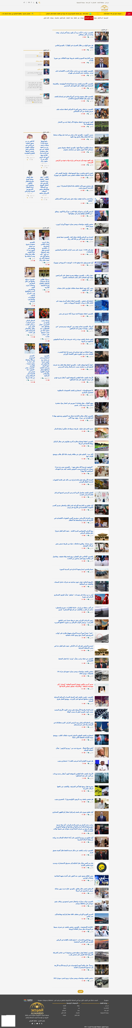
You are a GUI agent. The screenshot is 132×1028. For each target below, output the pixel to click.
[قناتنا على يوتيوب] (29, 2)
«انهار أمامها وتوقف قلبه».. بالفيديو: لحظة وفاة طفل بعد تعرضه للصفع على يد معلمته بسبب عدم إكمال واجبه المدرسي (73, 366)
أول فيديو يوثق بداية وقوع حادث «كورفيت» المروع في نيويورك (73, 262)
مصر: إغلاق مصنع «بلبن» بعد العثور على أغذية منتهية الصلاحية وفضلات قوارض (73, 877)
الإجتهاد (41, 94)
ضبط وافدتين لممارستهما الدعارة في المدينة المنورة (76, 569)
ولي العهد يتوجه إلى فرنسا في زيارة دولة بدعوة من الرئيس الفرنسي (74, 161)
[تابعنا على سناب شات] (26, 2)
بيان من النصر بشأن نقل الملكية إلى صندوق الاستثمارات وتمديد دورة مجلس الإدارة (73, 864)
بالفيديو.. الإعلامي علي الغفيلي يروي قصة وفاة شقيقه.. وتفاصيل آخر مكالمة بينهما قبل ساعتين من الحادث (73, 557)
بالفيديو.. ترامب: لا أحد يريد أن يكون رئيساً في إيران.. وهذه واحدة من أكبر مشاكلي (74, 33)
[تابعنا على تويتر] (33, 3)
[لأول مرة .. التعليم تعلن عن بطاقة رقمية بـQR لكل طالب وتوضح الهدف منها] (102, 458)
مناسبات (57, 18)
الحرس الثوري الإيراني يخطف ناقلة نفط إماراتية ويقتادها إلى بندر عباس (74, 915)
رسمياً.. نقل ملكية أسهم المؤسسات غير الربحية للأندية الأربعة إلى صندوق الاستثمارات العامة (73, 966)
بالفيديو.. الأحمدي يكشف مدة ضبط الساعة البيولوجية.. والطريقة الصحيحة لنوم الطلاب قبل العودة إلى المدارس (73, 85)
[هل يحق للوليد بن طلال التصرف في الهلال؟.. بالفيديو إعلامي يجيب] (102, 49)
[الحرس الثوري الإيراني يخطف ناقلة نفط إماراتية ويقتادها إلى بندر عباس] (102, 918)
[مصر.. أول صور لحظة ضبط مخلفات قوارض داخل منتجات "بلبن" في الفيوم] (102, 292)
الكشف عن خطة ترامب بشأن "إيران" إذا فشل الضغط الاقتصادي (75, 660)
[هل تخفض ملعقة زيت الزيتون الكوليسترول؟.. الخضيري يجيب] (102, 803)
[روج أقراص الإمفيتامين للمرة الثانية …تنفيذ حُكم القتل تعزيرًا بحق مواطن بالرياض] (102, 535)
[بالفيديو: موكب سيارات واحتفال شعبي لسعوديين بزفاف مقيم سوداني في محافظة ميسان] (102, 906)
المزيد (80, 991)
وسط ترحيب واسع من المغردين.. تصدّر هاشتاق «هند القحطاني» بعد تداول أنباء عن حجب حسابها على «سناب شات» (44, 328)
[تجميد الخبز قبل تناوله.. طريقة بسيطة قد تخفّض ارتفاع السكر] (102, 433)
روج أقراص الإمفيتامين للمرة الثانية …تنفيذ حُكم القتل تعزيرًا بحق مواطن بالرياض (74, 532)
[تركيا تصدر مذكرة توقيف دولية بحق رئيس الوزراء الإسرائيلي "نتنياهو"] (102, 203)
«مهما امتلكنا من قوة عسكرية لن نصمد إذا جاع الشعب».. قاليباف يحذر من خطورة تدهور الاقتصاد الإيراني (75, 353)
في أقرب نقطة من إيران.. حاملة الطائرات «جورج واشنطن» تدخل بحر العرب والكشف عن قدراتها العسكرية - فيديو (74, 608)
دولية (95, 18)
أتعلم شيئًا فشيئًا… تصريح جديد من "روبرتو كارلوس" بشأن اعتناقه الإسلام (74, 749)
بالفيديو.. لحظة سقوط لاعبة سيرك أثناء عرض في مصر (76, 314)
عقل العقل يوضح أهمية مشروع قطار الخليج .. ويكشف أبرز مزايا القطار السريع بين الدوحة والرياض (30, 184)
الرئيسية (106, 18)
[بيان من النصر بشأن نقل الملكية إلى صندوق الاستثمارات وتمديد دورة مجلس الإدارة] (102, 867)
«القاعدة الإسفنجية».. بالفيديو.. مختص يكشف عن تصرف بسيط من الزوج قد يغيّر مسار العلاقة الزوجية (73, 928)
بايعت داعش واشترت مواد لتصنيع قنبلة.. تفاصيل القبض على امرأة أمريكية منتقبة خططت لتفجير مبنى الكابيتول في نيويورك (73, 174)
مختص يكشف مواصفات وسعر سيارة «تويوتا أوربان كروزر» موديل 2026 (74, 225)
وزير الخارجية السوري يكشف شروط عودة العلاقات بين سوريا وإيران (73, 59)
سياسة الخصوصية (81, 3)
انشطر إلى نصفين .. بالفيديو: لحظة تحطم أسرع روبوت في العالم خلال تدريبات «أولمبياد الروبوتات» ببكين (74, 302)
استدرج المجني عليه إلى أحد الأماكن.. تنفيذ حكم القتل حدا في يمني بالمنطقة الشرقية (73, 647)
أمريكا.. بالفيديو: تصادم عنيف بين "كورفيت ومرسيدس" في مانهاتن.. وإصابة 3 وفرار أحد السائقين (74, 327)
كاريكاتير (64, 1010)
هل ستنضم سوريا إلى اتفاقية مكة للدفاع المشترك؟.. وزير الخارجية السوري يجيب (75, 187)
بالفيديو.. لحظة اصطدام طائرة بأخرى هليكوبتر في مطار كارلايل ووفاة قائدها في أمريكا (73, 442)
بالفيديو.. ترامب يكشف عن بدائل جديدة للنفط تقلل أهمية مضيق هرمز (73, 851)
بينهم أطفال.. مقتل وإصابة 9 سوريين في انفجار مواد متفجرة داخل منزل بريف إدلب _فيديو (74, 404)
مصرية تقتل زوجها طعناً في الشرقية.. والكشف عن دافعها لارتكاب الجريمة (75, 787)
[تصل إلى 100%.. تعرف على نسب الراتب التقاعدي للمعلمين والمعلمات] (102, 254)
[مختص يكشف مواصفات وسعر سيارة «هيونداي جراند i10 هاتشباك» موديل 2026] (102, 676)
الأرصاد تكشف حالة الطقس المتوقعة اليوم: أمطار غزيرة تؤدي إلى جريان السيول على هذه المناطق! (73, 378)
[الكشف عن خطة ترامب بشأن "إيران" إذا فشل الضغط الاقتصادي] (102, 663)
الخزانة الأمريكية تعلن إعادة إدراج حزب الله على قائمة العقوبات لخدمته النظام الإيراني (73, 481)
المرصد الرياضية (89, 18)
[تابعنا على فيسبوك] (31, 2)
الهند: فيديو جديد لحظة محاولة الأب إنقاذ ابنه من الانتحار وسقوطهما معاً (75, 123)
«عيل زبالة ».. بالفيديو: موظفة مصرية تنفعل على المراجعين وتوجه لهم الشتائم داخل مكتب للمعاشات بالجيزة (74, 276)
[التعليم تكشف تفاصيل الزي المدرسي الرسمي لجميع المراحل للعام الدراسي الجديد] (102, 497)
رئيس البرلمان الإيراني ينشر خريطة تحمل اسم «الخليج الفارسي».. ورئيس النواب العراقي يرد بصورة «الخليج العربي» (73, 621)
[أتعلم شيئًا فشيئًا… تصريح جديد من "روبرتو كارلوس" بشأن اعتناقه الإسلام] (102, 752)
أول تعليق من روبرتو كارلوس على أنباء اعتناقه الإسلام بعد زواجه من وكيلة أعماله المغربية (73, 838)
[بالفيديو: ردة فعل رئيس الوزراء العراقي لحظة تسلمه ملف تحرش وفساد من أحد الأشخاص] (102, 113)
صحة (72, 18)
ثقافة (75, 18)
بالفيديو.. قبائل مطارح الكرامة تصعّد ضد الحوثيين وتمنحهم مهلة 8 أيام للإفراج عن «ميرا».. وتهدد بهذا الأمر (72, 417)
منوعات (82, 18)
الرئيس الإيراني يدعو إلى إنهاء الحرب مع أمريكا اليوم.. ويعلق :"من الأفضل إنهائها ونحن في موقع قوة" (74, 212)
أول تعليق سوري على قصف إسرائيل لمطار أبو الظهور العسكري (72, 812)
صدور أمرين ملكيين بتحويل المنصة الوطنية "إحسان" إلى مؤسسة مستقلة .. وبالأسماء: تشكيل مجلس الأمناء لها (75, 685)
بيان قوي (40, 64)
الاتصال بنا (93, 3)
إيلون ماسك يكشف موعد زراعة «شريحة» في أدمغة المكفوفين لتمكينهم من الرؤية (73, 340)
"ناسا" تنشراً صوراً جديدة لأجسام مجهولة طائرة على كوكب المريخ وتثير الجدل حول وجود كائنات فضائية (74, 634)
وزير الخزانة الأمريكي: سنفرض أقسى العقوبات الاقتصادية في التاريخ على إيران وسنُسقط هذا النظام (73, 519)
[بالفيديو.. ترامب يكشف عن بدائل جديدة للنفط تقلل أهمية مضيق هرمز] (102, 854)
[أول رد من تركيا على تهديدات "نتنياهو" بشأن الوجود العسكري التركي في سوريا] (102, 599)
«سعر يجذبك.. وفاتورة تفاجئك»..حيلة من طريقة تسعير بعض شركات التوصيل (74, 545)
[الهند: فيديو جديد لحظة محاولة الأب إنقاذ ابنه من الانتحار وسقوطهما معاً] (102, 126)
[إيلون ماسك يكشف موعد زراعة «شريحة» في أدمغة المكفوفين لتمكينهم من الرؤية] (102, 343)
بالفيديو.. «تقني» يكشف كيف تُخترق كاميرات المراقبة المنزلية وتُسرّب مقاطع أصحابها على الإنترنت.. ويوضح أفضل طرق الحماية (73, 699)
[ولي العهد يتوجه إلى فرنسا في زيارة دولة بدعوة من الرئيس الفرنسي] (102, 164)
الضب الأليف (40, 69)
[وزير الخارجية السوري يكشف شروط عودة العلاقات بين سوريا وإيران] (102, 62)
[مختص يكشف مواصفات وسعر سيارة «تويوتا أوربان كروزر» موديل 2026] (102, 228)
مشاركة (41, 52)
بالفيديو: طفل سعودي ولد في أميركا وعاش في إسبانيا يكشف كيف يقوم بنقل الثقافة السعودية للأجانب (73, 97)
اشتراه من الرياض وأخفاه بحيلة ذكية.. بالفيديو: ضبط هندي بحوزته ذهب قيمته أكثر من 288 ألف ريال (75, 238)
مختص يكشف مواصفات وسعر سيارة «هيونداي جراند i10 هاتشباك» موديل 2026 (75, 672)
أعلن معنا (88, 3)
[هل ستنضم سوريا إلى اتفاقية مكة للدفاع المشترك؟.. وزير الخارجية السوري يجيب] (102, 190)
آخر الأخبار (100, 18)
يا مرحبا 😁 (39, 56)
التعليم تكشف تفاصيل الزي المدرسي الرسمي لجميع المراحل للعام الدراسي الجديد (73, 493)
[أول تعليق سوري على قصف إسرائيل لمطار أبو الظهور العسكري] (102, 816)
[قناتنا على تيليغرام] (24, 2)
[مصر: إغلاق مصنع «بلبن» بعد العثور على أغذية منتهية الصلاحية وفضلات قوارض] (102, 880)
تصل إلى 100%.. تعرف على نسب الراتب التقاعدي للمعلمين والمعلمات (74, 251)
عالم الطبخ (62, 18)
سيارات (52, 18)
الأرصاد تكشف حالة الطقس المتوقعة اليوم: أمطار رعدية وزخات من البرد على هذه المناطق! (73, 775)
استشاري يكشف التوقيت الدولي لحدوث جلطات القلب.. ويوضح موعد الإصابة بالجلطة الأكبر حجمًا (73, 736)
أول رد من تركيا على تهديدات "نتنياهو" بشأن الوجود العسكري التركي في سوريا (73, 596)
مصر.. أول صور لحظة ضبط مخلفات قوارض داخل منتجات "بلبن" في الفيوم (75, 289)
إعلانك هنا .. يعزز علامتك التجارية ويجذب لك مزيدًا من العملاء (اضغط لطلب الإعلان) (97, 13)
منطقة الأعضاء (100, 3)
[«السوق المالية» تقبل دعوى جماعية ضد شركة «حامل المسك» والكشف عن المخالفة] (102, 586)
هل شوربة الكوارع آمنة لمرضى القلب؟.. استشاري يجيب (75, 761)
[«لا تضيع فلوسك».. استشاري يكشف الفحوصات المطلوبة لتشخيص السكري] (102, 394)
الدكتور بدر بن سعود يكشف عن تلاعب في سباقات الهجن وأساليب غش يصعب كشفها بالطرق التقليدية (30, 147)
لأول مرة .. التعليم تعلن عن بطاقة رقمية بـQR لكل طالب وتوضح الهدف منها (73, 455)
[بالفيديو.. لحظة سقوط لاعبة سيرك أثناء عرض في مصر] (102, 318)
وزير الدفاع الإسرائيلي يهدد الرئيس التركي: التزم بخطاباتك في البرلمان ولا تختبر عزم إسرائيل (73, 723)
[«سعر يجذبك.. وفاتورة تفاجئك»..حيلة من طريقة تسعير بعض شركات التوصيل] (102, 548)
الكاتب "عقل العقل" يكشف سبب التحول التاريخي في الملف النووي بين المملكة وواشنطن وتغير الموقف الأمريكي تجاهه (44, 185)
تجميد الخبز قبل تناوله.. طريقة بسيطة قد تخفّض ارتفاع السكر (73, 429)
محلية (64, 1008)
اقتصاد (68, 18)
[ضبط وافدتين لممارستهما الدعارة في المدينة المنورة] (102, 573)
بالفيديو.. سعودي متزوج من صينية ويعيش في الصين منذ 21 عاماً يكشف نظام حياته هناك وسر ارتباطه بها (30, 249)
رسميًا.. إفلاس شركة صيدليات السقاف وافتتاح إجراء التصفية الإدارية (44, 283)
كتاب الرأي (46, 18)
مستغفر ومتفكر (39, 61)
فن (78, 18)
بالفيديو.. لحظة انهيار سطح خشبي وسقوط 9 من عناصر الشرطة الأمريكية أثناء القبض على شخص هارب (73, 953)
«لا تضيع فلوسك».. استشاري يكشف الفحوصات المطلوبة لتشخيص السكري (75, 391)
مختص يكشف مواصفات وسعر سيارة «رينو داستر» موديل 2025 (73, 978)
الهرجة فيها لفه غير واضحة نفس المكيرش (34, 73)
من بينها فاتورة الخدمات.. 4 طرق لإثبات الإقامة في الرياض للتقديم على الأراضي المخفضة (75, 941)
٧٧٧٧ (41, 79)
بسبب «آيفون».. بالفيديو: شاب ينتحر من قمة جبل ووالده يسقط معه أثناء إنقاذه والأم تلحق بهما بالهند (73, 136)
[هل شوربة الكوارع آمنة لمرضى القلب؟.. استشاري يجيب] (102, 765)
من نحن (107, 3)
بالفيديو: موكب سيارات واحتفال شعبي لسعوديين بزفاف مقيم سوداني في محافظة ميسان (73, 902)
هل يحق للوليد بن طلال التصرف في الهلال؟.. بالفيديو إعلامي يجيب (74, 46)
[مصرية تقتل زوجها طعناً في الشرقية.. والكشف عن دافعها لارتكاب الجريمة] (102, 791)
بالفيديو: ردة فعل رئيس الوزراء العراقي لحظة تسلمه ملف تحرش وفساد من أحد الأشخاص (74, 110)
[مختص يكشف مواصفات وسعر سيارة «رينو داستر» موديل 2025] (102, 982)
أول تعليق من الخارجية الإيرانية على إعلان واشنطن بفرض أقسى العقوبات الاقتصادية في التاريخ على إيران (72, 506)
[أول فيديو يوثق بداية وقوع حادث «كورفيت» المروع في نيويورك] (102, 267)
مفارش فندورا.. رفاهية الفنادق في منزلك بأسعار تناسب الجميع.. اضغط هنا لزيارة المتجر (37, 13)
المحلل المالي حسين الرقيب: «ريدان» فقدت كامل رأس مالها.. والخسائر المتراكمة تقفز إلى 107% (30, 326)
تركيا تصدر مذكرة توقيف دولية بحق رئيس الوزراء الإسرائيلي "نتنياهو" (74, 200)
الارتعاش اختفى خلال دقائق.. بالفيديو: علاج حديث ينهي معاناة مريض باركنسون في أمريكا (74, 890)
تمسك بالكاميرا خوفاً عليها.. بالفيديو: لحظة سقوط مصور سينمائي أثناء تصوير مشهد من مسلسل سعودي (75, 148)
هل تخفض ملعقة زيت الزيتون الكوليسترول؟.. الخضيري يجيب (74, 799)
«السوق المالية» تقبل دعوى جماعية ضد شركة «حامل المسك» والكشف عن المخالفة (73, 583)
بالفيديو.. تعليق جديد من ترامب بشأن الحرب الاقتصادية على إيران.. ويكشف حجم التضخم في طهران (74, 72)
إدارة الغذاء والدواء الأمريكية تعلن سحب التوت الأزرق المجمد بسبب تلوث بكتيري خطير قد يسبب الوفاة (73, 711)
